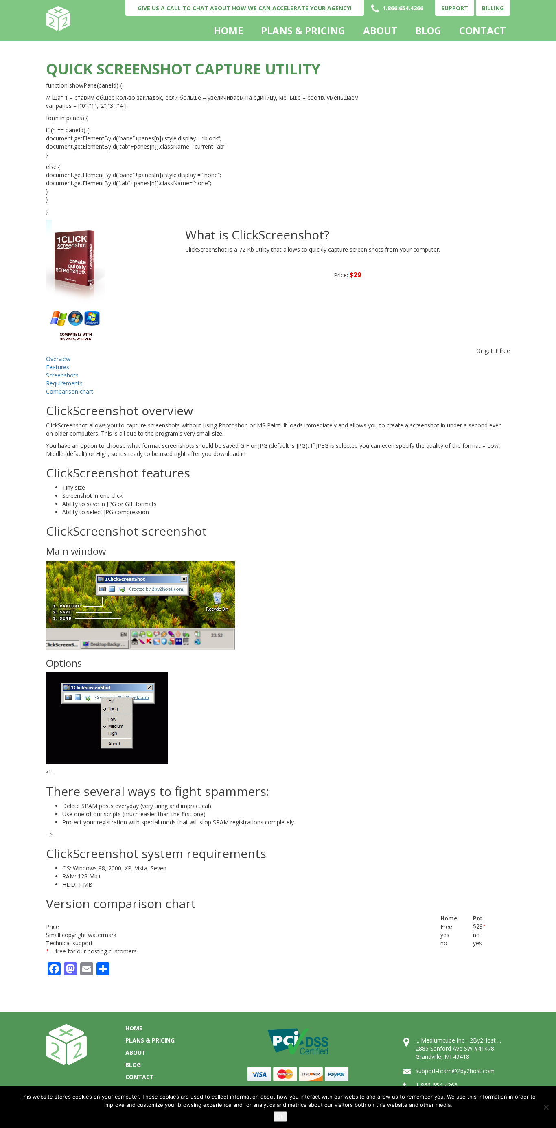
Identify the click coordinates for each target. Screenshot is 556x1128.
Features (57, 367)
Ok (280, 1116)
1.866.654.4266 (402, 8)
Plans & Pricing (303, 30)
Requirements (64, 383)
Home (228, 30)
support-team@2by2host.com (455, 1071)
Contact (482, 30)
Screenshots (62, 375)
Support (454, 8)
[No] (546, 1107)
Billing (493, 8)
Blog (428, 30)
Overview (58, 359)
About (380, 30)
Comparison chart (69, 391)
